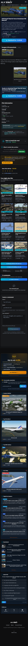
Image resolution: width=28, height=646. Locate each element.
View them (21, 151)
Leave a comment (14, 279)
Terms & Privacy (18, 625)
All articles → (14, 570)
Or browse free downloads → (14, 375)
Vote (4, 602)
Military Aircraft (24, 5)
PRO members (21, 126)
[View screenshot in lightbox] (25, 15)
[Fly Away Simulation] (12, 1)
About (12, 625)
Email (3, 305)
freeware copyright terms (9, 132)
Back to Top (14, 632)
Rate (11, 31)
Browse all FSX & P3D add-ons (14, 263)
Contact (8, 625)
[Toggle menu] (25, 2)
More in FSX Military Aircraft (14, 267)
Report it (6, 134)
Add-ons (3, 5)
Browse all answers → (14, 537)
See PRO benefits (6, 162)
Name (4, 299)
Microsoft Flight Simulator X (13, 5)
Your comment (5, 313)
